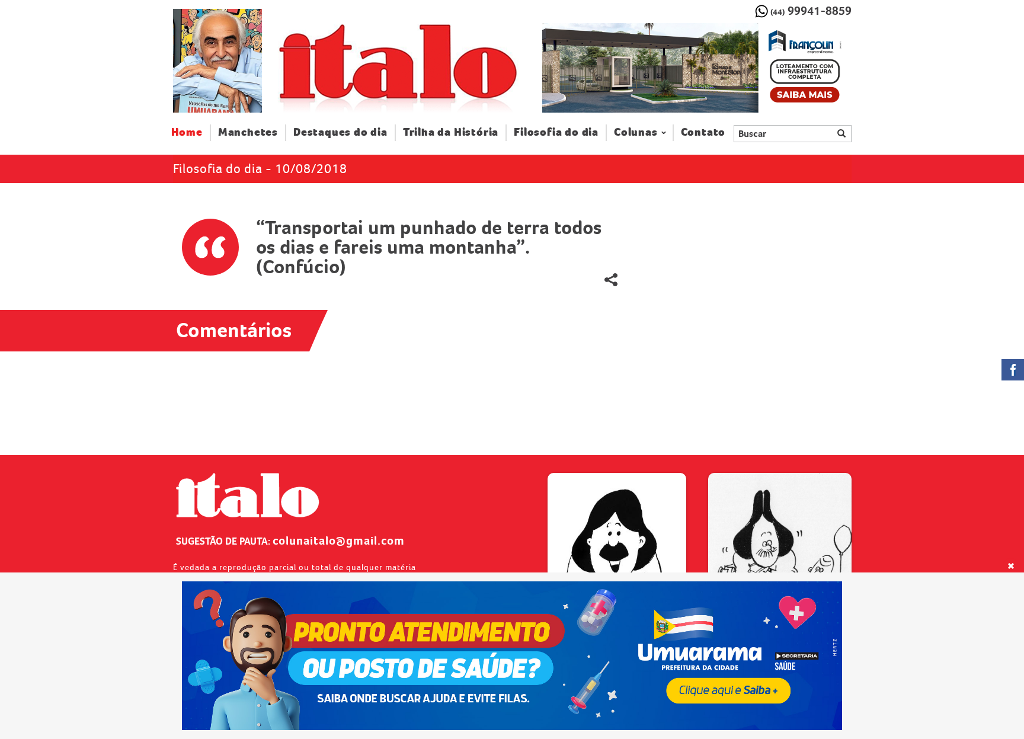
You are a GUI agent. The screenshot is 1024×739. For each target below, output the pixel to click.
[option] (696, 68)
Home (191, 132)
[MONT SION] (696, 68)
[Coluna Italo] (217, 61)
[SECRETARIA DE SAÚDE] (512, 655)
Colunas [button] (636, 132)
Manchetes (248, 132)
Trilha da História (450, 132)
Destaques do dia (340, 132)
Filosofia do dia (556, 132)
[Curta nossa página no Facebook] (1012, 369)
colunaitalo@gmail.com (339, 540)
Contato (703, 132)
